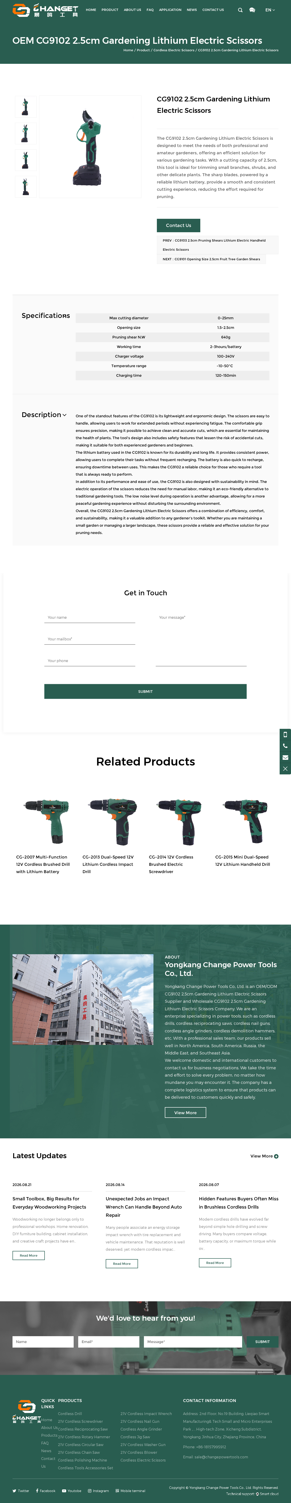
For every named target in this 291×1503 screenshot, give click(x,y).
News (192, 10)
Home (91, 10)
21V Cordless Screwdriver (80, 1421)
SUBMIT (145, 691)
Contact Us (213, 10)
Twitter (23, 1491)
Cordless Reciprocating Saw (83, 1429)
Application (170, 10)
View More (262, 1156)
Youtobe (74, 1491)
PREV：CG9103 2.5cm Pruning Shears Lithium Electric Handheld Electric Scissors (214, 245)
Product (110, 10)
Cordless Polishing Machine (82, 1460)
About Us (132, 10)
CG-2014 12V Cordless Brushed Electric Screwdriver (105, 864)
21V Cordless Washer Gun (143, 1444)
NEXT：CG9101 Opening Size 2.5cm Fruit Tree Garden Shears (211, 259)
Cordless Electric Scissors (173, 50)
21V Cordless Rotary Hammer (84, 1437)
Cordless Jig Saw (135, 1437)
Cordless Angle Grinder (141, 1429)
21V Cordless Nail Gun (139, 1421)
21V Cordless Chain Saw (79, 1452)
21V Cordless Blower (138, 1452)
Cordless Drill (70, 1413)
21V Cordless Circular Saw (80, 1444)
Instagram (101, 1491)
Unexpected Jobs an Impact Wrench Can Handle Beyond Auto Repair (144, 1207)
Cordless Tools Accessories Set (85, 1468)
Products (49, 1435)
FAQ (150, 10)
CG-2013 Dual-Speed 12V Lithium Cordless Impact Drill (41, 864)
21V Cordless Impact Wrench (146, 1413)
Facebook (47, 1491)
